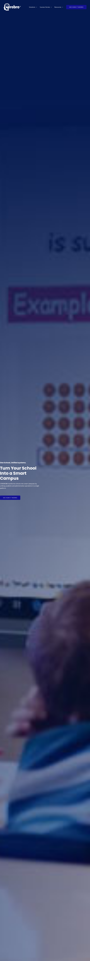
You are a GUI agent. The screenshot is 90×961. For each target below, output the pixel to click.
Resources (57, 7)
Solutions (32, 7)
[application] (36, 7)
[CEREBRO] (12, 7)
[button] (10, 498)
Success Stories (45, 7)
